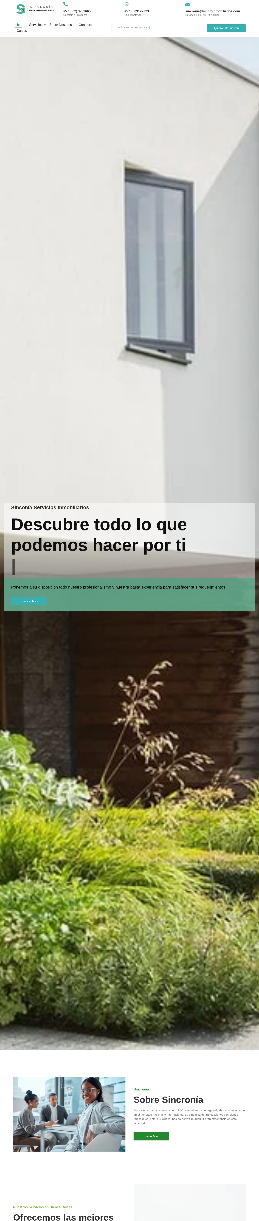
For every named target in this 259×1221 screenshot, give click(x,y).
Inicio (18, 25)
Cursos (22, 30)
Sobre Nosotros (60, 25)
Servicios (35, 25)
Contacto (85, 25)
